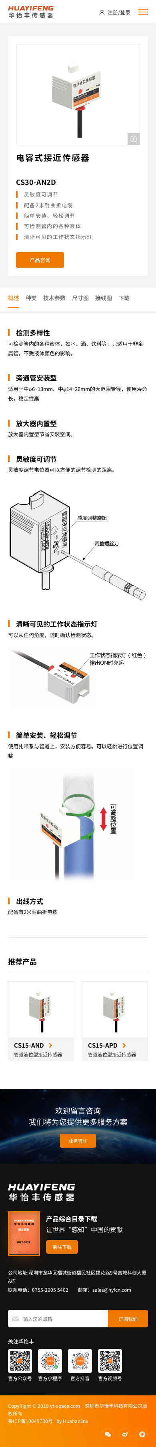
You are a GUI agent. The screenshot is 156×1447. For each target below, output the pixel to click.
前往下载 (62, 1246)
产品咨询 (40, 260)
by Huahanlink (70, 1420)
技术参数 (54, 298)
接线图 (103, 298)
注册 (113, 12)
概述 (13, 298)
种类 (31, 298)
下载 (124, 298)
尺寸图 (80, 298)
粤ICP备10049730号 (30, 1420)
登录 (125, 12)
